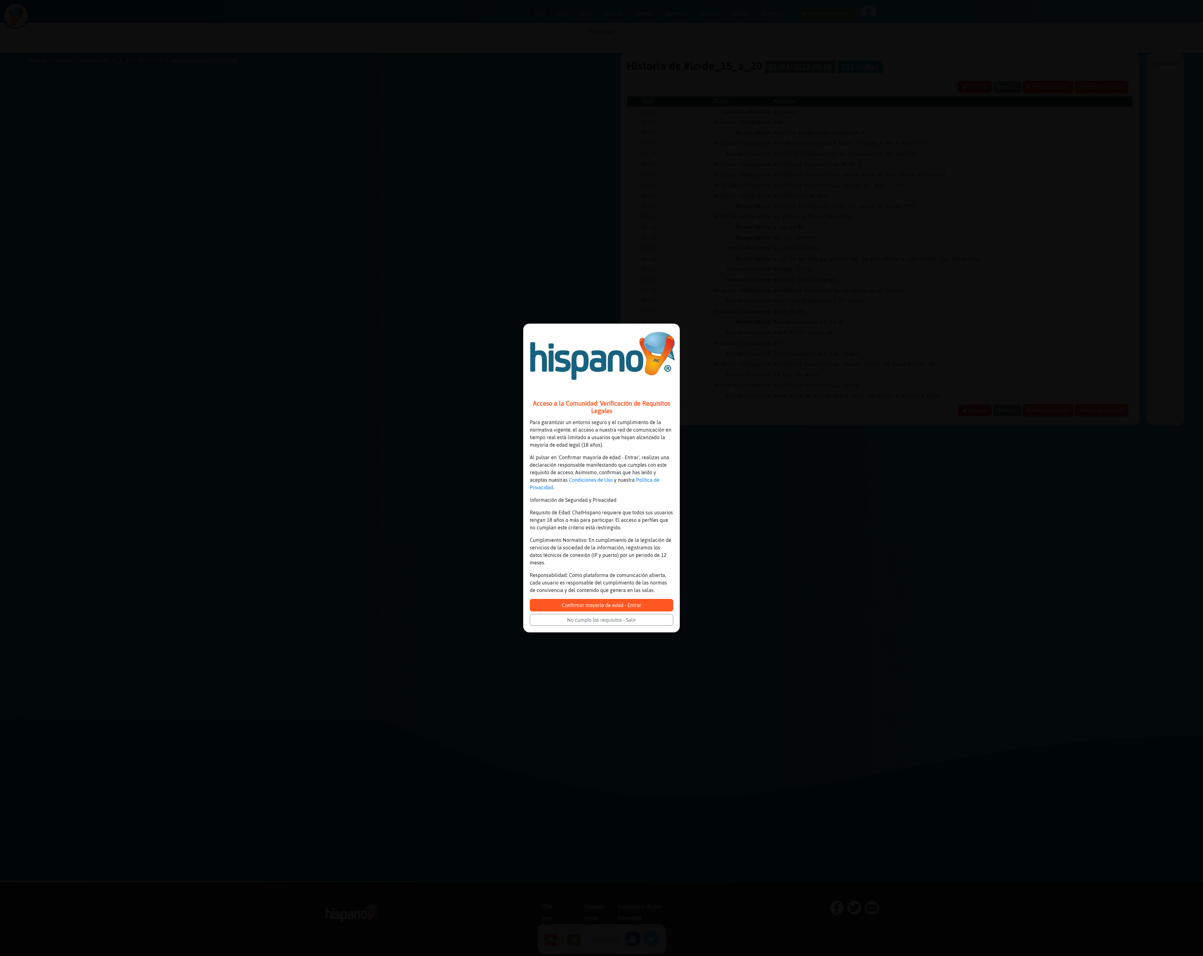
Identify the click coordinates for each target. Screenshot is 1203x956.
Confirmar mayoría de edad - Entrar (601, 605)
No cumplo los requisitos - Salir (601, 620)
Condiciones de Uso (591, 480)
